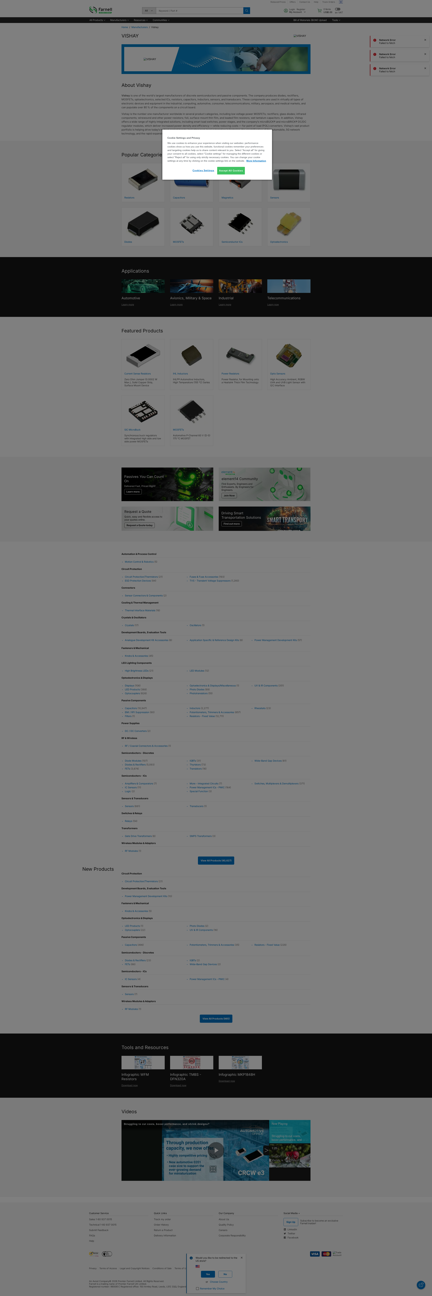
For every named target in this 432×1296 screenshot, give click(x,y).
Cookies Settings (203, 170)
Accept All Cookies (231, 170)
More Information (256, 160)
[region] (217, 155)
